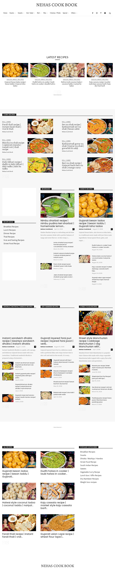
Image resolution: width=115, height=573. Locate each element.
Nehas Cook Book (7, 132)
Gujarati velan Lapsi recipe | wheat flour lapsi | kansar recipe (101, 280)
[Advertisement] (57, 37)
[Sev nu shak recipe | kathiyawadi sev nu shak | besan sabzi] (100, 126)
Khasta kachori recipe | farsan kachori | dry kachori (64, 383)
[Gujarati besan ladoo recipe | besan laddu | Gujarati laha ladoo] (15, 70)
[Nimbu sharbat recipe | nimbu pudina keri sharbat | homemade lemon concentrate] (57, 205)
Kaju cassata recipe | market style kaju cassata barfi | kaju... (102, 269)
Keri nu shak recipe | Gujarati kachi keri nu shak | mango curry (72, 165)
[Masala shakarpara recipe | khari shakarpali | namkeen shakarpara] (46, 374)
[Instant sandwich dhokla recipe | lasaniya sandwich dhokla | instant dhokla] (19, 323)
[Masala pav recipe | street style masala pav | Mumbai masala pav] (84, 369)
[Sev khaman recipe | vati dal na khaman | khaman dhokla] (84, 390)
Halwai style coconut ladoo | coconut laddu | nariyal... (18, 504)
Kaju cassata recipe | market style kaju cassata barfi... (56, 505)
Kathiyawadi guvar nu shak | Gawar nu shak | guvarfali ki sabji (73, 145)
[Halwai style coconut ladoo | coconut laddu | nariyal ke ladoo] (72, 70)
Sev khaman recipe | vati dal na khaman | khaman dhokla (102, 388)
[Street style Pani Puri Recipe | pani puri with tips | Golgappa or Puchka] (84, 379)
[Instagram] (97, 13)
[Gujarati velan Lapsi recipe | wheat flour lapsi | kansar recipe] (84, 280)
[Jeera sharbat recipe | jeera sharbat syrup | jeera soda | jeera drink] (46, 277)
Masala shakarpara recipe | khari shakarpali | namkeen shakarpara (63, 373)
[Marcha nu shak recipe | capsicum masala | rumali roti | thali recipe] (40, 145)
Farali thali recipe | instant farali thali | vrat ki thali (11, 126)
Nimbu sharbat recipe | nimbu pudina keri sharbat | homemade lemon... (57, 223)
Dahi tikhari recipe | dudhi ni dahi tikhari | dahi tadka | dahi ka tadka (12, 165)
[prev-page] (55, 92)
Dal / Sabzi (6, 121)
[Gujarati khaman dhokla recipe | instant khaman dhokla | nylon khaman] (7, 387)
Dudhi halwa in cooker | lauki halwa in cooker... (55, 472)
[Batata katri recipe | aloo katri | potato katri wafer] (46, 395)
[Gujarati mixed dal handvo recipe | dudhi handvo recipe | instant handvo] (7, 398)
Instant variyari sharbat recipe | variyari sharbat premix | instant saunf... (64, 255)
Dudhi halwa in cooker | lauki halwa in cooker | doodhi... (102, 246)
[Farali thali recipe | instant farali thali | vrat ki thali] (40, 126)
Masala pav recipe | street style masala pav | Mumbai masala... (101, 368)
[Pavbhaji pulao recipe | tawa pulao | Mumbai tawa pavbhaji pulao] (84, 401)
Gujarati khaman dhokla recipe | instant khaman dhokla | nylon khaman (23, 386)
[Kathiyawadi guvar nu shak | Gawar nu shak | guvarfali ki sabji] (100, 145)
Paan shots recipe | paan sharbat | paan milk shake (63, 265)
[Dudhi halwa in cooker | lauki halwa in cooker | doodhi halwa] (43, 70)
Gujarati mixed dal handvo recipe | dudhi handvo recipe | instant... (25, 397)
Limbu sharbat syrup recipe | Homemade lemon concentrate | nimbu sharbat (63, 245)
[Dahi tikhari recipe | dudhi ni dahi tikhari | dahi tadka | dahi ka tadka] (40, 165)
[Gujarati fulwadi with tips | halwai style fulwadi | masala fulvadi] (46, 363)
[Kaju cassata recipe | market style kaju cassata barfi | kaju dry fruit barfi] (100, 70)
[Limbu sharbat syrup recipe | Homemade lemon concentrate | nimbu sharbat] (46, 245)
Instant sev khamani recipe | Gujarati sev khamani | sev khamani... (25, 365)
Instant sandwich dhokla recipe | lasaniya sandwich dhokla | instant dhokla (18, 340)
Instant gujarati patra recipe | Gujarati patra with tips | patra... (25, 376)
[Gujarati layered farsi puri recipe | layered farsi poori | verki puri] (57, 323)
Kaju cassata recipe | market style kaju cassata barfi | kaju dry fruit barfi (100, 84)
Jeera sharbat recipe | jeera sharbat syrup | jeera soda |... (63, 276)
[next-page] (59, 92)
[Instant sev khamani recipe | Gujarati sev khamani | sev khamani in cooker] (7, 366)
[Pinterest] (101, 13)
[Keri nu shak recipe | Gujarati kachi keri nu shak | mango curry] (100, 165)
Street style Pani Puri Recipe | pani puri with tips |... (101, 377)
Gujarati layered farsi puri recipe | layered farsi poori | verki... (57, 340)
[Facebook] (93, 13)
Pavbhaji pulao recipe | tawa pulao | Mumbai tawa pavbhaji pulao (101, 400)
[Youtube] (105, 13)
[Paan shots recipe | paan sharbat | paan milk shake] (46, 266)
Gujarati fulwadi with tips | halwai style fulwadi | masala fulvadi (64, 362)
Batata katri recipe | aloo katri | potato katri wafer (64, 393)
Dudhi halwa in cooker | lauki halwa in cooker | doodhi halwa (43, 83)
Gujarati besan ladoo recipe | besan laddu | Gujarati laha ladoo (15, 84)
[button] (110, 13)
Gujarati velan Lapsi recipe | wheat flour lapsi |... (57, 535)
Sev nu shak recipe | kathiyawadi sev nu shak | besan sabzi (71, 126)
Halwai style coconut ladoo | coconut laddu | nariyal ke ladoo (71, 84)
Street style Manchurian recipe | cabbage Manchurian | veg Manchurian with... (93, 342)
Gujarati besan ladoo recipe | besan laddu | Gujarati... (15, 473)
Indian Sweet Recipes (15, 79)
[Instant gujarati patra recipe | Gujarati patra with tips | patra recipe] (7, 377)
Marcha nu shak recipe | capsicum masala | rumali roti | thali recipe (13, 146)
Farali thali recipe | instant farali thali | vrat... (17, 535)
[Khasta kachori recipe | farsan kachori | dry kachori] (46, 385)
